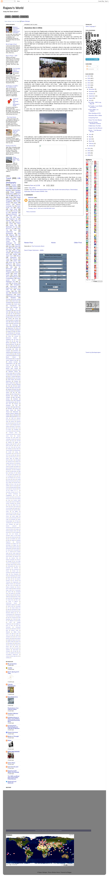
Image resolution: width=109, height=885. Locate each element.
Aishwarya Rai (11, 461)
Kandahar (8, 407)
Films (7, 284)
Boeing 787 (15, 342)
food (7, 186)
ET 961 (18, 492)
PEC (16, 564)
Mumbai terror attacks (14, 296)
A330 (18, 455)
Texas (7, 341)
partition (8, 416)
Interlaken (8, 405)
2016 (89, 78)
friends (19, 640)
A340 (7, 418)
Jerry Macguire (9, 524)
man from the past (13, 766)
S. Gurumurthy (17, 590)
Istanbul (15, 254)
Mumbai (8, 190)
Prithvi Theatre (17, 577)
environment (13, 286)
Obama (15, 288)
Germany (18, 503)
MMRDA (10, 442)
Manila (8, 273)
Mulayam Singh (9, 443)
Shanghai (13, 297)
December (92, 89)
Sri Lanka (16, 358)
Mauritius (10, 408)
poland (17, 648)
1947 (18, 453)
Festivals (8, 496)
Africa (7, 276)
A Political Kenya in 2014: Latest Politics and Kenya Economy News (14, 719)
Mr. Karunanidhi (15, 549)
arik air (17, 636)
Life (18, 178)
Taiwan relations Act (16, 607)
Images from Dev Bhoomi (95, 128)
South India (17, 260)
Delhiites (7, 485)
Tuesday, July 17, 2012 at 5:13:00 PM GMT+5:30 (41, 208)
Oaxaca (18, 264)
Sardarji (12, 593)
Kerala (18, 407)
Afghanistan (10, 328)
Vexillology (10, 448)
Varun (10, 622)
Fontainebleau (10, 278)
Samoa (15, 275)
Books (19, 426)
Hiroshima (16, 302)
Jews (13, 354)
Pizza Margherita (14, 574)
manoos (17, 644)
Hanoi (10, 246)
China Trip (9, 217)
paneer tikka (9, 646)
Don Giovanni (13, 488)
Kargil (14, 407)
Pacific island (17, 304)
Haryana (16, 403)
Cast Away (18, 477)
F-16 (17, 495)
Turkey (11, 223)
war (18, 656)
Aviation (13, 185)
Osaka (15, 273)
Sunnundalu (18, 606)
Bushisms (17, 474)
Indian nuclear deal (14, 374)
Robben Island (16, 588)
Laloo (7, 533)
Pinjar (7, 574)
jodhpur (11, 643)
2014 (89, 82)
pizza (13, 648)
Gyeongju (8, 299)
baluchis (7, 638)
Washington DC (11, 243)
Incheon (8, 204)
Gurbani (17, 506)
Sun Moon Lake (10, 384)
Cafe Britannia (11, 477)
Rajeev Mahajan (8, 21)
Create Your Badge (15, 21)
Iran (19, 344)
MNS (9, 540)
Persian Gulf (15, 570)
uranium (7, 656)
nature (15, 188)
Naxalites (10, 561)
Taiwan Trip (13, 225)
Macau (18, 376)
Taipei (7, 260)
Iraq (16, 405)
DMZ (14, 331)
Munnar (13, 554)
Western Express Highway (12, 413)
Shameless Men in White (95, 115)
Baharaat (12, 468)
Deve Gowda (14, 485)
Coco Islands (8, 431)
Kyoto (18, 294)
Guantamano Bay (9, 434)
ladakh (18, 326)
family (7, 390)
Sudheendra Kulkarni (10, 604)
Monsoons (14, 251)
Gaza (9, 500)
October (91, 93)
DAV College (8, 482)
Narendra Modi (11, 270)
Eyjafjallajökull (9, 495)
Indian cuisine (13, 215)
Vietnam (8, 220)
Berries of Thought (13, 736)
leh (12, 341)
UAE (11, 267)
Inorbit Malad (15, 516)
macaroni (12, 644)
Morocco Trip (10, 228)
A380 (12, 418)
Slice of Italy (17, 596)
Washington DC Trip (11, 227)
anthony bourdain (13, 362)
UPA (14, 386)
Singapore (9, 201)
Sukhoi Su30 (10, 606)
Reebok (17, 585)
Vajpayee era (12, 620)
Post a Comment (31, 211)
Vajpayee (10, 389)
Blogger (69, 872)
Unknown (31, 197)
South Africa (16, 323)
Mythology (14, 212)
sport (17, 341)
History (15, 186)
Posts (89, 66)
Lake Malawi (16, 532)
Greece (12, 506)
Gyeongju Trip (16, 307)
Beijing (8, 288)
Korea (11, 194)
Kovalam (17, 529)
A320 (13, 455)
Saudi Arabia (9, 410)
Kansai (16, 318)
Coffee (16, 349)
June (90, 134)
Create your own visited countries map (42, 830)
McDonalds (8, 545)
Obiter (9, 740)
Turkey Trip (10, 241)
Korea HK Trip (13, 262)
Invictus (7, 517)
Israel (17, 312)
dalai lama (16, 389)
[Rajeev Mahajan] (25, 21)
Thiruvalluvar (17, 615)
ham (7, 643)
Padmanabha (10, 566)
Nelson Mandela (15, 321)
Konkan (11, 529)
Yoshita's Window (13, 713)
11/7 (14, 453)
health (17, 315)
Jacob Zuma (9, 435)
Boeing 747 (13, 309)
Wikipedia (8, 632)
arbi (13, 636)
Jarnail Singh (16, 522)
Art (9, 300)
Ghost (9, 504)
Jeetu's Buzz (11, 762)
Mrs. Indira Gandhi (15, 553)
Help (65, 259)
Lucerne (16, 336)
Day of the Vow (15, 484)
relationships (9, 231)
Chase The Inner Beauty (95, 120)
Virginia (13, 326)
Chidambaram (13, 305)
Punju (9, 578)
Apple (12, 466)
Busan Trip (13, 344)
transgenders (8, 453)
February (91, 143)
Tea (19, 360)
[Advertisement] (53, 228)
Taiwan (18, 217)
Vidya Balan (16, 448)
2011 (88, 148)
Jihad (17, 524)
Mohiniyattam (8, 548)
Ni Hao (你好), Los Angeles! (93, 110)
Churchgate (8, 349)
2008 (89, 155)
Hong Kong (13, 209)
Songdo (8, 252)
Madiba (9, 378)
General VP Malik (15, 501)
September (92, 96)
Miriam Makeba (9, 546)
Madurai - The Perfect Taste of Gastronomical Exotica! (16, 30)
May (90, 136)
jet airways (15, 283)
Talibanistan (15, 411)
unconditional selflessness (12, 654)
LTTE (17, 354)
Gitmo (7, 506)
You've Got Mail (9, 635)
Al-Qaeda (16, 395)
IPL (15, 514)
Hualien (10, 318)
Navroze (18, 559)
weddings (8, 657)
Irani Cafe (17, 434)
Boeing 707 (13, 426)
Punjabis (16, 381)
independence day (10, 363)
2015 (89, 80)
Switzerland (13, 257)
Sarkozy (16, 408)
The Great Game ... (12, 117)
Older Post (78, 242)
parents (16, 646)
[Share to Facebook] (52, 185)
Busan (7, 344)
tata (14, 392)
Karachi (14, 527)
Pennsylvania (9, 358)
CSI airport (8, 429)
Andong (16, 366)
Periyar (7, 570)
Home (8, 16)
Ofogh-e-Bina (10, 564)
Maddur (13, 540)
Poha (7, 575)
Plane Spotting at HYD (94, 113)
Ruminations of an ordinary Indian (13, 708)
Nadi (10, 222)
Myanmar (17, 556)
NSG (7, 558)
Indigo (12, 312)
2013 (89, 85)
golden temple (10, 641)
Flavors (13, 496)
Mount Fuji (16, 355)
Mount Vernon (11, 357)
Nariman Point (14, 558)
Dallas (18, 331)
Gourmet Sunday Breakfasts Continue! (94, 123)
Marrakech (9, 249)
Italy (7, 376)
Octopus (18, 562)
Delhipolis (15, 399)
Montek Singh (16, 548)
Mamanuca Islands (11, 337)
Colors (13, 479)
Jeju (7, 313)
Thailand (8, 326)
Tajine (8, 609)
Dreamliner (15, 350)
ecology (16, 451)
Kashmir (7, 440)
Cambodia (17, 244)
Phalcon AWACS (15, 572)
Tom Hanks (17, 447)
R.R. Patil (14, 580)
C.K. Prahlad (8, 476)
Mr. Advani (8, 549)
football (7, 415)
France (8, 210)
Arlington (8, 397)
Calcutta (8, 370)
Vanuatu (18, 620)
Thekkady (17, 614)
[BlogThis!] (48, 185)
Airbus (17, 328)
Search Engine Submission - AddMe (34, 250)
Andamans (18, 463)
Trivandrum (13, 617)
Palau (18, 223)
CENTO (14, 476)
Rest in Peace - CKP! (11, 55)
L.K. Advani (12, 376)
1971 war (8, 455)
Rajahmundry (16, 582)
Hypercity (8, 513)
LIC (11, 532)
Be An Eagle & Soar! (11, 44)
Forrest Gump (9, 373)
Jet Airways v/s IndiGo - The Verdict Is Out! (12, 86)
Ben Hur (17, 468)
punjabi (13, 416)
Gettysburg (8, 352)
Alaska (17, 461)
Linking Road (14, 537)
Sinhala (12, 596)
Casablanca (9, 310)
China (11, 197)
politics (34, 187)
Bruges (9, 331)
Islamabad (13, 519)
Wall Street (14, 628)
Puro (13, 578)
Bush (14, 427)
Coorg (13, 370)
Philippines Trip (10, 281)
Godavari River (13, 432)
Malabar (16, 442)
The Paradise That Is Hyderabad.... (16, 70)
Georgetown (17, 284)
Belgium (18, 329)
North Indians (11, 379)
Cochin (8, 479)
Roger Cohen (9, 590)
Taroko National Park (11, 360)
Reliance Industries (10, 587)
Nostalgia (13, 562)
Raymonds (18, 583)
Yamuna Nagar (9, 450)
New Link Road (16, 378)
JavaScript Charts (58, 830)
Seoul (10, 265)
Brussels (9, 427)
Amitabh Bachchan (10, 463)
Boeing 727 (12, 472)
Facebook (8, 400)
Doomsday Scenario (10, 492)
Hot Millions (15, 511)
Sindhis (7, 596)
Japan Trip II (9, 255)
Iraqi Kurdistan (14, 517)
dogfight (9, 640)
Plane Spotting (15, 192)
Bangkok (8, 317)
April (90, 139)
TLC (8, 607)
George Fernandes (10, 503)
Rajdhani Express (10, 583)
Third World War (9, 615)
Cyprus (17, 480)
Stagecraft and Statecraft (12, 782)
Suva (7, 325)
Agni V (12, 459)
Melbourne (9, 264)
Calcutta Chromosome (11, 685)
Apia (7, 292)
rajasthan (8, 649)
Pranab (18, 575)
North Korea (15, 300)
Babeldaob (15, 292)
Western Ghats (14, 630)
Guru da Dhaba (9, 508)
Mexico (18, 255)
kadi (15, 643)
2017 (89, 76)
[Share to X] (50, 185)
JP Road (17, 521)
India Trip (9, 289)
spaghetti (12, 652)
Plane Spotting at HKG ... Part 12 (16, 159)
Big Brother (14, 471)
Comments (91, 69)
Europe (15, 199)
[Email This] (47, 185)
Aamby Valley (9, 458)
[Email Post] (44, 185)
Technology (15, 325)
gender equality (16, 299)
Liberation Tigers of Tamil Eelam (13, 535)
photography (11, 183)
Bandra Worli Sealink (12, 368)
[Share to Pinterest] (53, 185)
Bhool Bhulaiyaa (16, 469)
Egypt (19, 431)
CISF (19, 476)
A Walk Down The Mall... (95, 126)
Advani (7, 459)
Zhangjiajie (8, 302)
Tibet (9, 386)
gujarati (17, 415)
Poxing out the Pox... (11, 145)
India (30, 187)
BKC (7, 329)
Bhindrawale (8, 469)
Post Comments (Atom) (38, 246)
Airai (16, 291)
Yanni (17, 633)
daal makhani (17, 638)
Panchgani (8, 567)
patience (7, 648)
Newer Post (28, 242)
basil (12, 638)
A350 (7, 456)
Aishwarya (14, 419)
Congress (8, 350)
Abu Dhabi (14, 394)
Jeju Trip (12, 313)
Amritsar (12, 421)
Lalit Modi (18, 440)
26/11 (18, 416)
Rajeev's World (13, 8)
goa (12, 415)
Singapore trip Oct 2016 (12, 339)
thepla (17, 652)
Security (15, 210)
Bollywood (15, 276)
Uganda (12, 315)
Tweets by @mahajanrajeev (93, 352)
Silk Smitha (16, 595)
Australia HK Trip (11, 239)
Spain (14, 345)
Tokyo (7, 259)
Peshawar (8, 572)
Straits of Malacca (13, 601)
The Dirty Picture (13, 611)
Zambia (17, 635)
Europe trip (17, 195)
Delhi (19, 233)
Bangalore (12, 329)
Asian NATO (16, 423)
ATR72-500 (12, 456)
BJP (12, 347)
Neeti (7, 321)
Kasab (17, 439)
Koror (9, 336)
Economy (17, 222)
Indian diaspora (11, 238)
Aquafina (17, 466)
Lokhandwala (9, 355)
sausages (8, 651)
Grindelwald (10, 333)
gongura (17, 641)
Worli (13, 633)
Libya (8, 537)
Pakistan (15, 259)
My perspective (12, 663)
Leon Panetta (15, 533)
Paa (19, 564)
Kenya (13, 440)
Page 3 (17, 566)
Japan (15, 202)
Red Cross (10, 585)
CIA (18, 427)
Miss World (16, 546)
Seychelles (18, 593)
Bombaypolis (9, 233)
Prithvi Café (9, 577)
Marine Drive (16, 543)
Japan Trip (17, 220)
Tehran (15, 445)
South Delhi (9, 598)
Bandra (17, 347)
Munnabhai (8, 554)
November (92, 91)
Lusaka (18, 538)
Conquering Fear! (93, 117)
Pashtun (7, 569)
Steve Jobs (17, 599)
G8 (11, 498)
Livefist (10, 668)
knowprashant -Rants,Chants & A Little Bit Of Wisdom (13, 727)
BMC (14, 397)
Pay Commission (15, 569)
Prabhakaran (12, 575)
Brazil (11, 474)
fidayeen (14, 640)
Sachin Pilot (10, 591)
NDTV (16, 443)
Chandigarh (16, 429)
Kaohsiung (8, 320)
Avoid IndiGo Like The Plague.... (16, 131)
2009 (89, 153)
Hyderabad (8, 304)
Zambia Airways (17, 450)
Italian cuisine (17, 334)
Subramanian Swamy (11, 603)
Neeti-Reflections (13, 697)
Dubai (16, 272)
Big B (9, 471)
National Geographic (10, 559)
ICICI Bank (14, 513)
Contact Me (24, 16)
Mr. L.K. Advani (9, 551)
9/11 (9, 347)
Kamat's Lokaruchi (11, 525)
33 (89, 305)
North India (8, 323)
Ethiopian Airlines (13, 371)
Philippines (9, 272)
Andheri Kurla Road (12, 464)
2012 (89, 87)
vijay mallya (13, 656)
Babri (7, 468)
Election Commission (13, 493)
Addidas (16, 458)
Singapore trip (13, 219)
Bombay (17, 190)
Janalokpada (8, 522)
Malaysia (11, 235)
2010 (89, 150)
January (91, 145)
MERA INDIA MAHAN (13, 751)
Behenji (8, 342)
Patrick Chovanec (13, 732)
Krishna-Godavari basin (11, 530)
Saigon (17, 383)
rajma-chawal (15, 649)
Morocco (15, 236)
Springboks (16, 598)
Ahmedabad (17, 459)
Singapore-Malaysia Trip (13, 214)
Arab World (9, 423)
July (90, 100)
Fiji (6, 212)
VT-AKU (14, 619)
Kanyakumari (8, 527)
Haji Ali (14, 509)
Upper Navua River (15, 387)
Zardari (9, 451)
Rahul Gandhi (9, 383)
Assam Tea (8, 424)
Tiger (8, 617)
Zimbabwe (8, 636)
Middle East (16, 545)
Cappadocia (9, 294)
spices (18, 345)
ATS (18, 456)
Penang (18, 265)
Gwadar (15, 508)
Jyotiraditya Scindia (10, 439)
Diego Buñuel (13, 487)
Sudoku (18, 604)
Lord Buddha (12, 538)
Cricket (18, 370)
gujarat (12, 390)
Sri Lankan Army (9, 599)
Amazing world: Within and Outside (13, 771)
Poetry (7, 275)
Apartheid (18, 421)
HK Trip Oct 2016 (16, 317)
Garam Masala (17, 498)
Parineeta (16, 567)
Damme (14, 431)
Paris (15, 230)
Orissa (9, 345)
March (91, 141)
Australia (8, 244)
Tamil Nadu (13, 609)
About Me (15, 16)
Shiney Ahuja (10, 595)
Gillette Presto (16, 504)
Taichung (18, 384)
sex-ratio (14, 651)
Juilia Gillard (15, 437)
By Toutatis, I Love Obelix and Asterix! (95, 106)
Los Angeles (16, 320)
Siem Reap (14, 247)
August (91, 98)
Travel (8, 178)
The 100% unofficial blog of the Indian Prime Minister (13, 778)
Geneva (8, 307)
